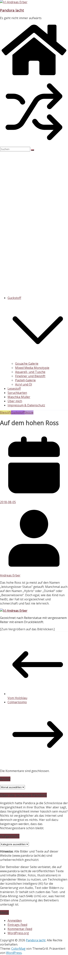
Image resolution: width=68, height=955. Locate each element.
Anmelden (15, 920)
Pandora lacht (12, 10)
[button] (38, 359)
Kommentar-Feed (20, 929)
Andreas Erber (10, 575)
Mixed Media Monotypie (32, 368)
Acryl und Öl (23, 384)
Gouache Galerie (26, 363)
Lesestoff (14, 388)
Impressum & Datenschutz (26, 405)
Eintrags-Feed (17, 925)
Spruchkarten (17, 393)
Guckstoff (14, 298)
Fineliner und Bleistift (30, 376)
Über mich (15, 401)
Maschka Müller (19, 397)
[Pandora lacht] (34, 76)
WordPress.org (18, 933)
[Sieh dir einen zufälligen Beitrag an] (34, 145)
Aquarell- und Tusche (30, 372)
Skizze (29, 412)
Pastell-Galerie (25, 380)
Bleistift (5, 412)
